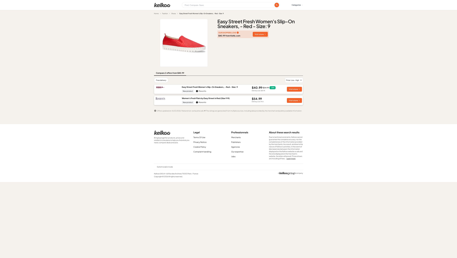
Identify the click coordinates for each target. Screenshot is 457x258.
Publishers (236, 142)
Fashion (165, 13)
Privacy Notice (200, 142)
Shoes (173, 13)
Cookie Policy (199, 147)
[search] (276, 5)
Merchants (236, 137)
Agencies (235, 147)
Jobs (233, 156)
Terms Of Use (199, 137)
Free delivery (161, 80)
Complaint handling (202, 151)
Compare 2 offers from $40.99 (170, 73)
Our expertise (237, 151)
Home (156, 13)
